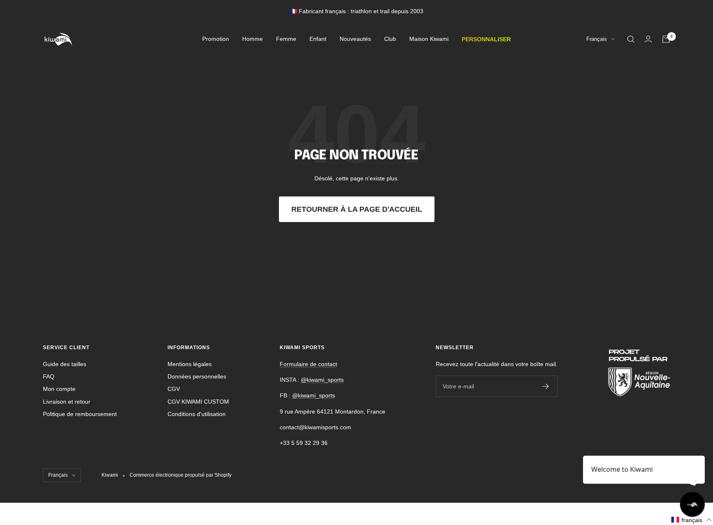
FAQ (48, 376)
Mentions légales (190, 364)
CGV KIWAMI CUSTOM (198, 401)
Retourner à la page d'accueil (356, 209)
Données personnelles (197, 376)
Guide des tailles (64, 364)
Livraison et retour (66, 401)
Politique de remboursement (80, 414)
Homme (252, 39)
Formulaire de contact (308, 364)
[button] (692, 520)
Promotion (215, 39)
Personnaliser (486, 39)
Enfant (317, 39)
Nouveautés (355, 39)
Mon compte (59, 388)
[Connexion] (648, 39)
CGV (174, 388)
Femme (286, 39)
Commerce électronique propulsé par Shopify (180, 475)
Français (596, 39)
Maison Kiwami (429, 39)
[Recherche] (631, 39)
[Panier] (666, 39)
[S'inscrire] (545, 386)
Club (390, 39)
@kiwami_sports (322, 379)
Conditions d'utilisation (197, 414)
